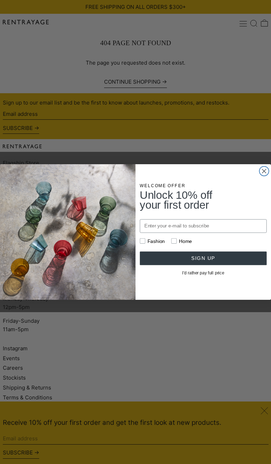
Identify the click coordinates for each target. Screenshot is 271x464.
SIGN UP (203, 258)
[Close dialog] (264, 171)
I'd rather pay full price (203, 272)
